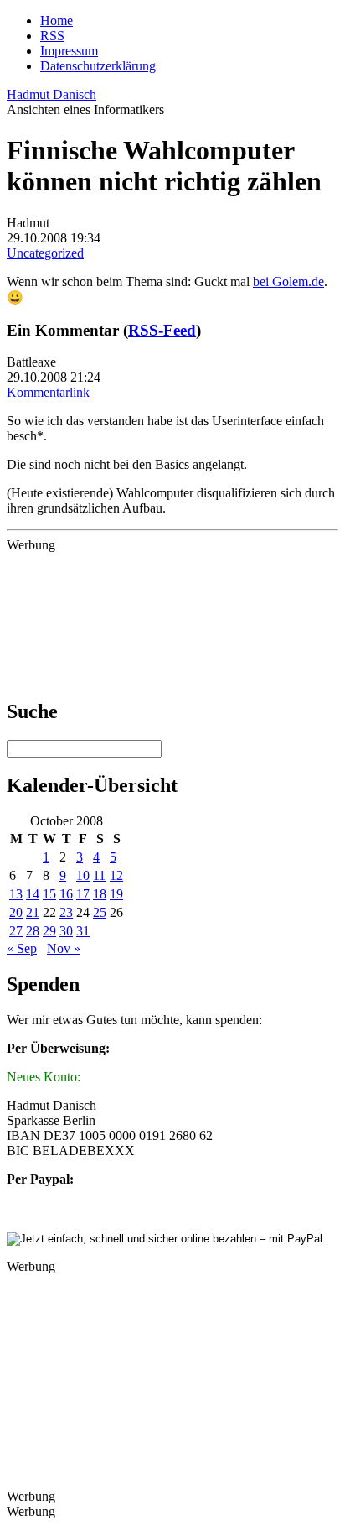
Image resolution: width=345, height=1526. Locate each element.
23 (66, 912)
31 (83, 931)
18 (99, 894)
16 (66, 894)
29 (49, 931)
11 (99, 875)
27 (16, 931)
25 (99, 912)
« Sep (22, 948)
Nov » (63, 948)
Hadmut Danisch (51, 94)
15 (49, 894)
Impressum (69, 51)
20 (16, 912)
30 (66, 931)
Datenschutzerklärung (98, 66)
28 (32, 931)
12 (116, 875)
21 (32, 912)
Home (56, 20)
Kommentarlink (48, 392)
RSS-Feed (162, 330)
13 (16, 894)
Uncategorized (45, 253)
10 (83, 875)
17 (83, 894)
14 (32, 894)
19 (116, 894)
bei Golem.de (288, 281)
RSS (52, 36)
